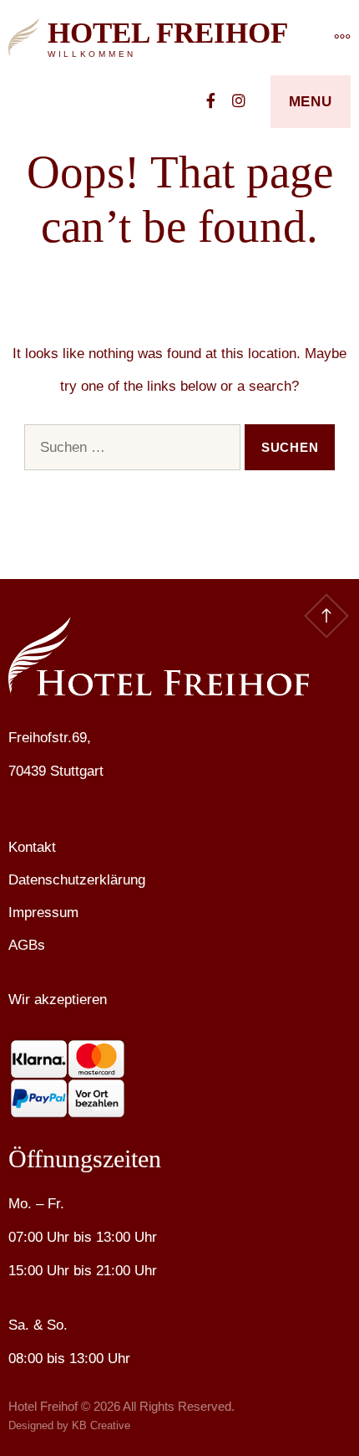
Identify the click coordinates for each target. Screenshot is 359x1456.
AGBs (26, 945)
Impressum (43, 912)
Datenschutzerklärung (76, 880)
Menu (310, 102)
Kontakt (32, 847)
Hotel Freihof (168, 33)
